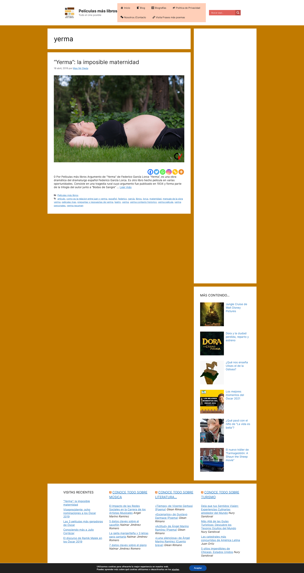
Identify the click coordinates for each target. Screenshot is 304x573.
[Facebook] (150, 172)
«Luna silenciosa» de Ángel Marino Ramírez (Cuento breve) (172, 541)
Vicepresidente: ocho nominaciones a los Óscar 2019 (79, 513)
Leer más (126, 187)
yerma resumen (75, 205)
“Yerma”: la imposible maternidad (96, 62)
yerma (125, 202)
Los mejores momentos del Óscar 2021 (235, 395)
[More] (181, 172)
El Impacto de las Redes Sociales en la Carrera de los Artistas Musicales (127, 509)
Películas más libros (98, 11)
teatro (117, 202)
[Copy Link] (175, 172)
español (112, 198)
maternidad (155, 198)
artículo (61, 198)
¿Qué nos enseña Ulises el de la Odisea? (237, 366)
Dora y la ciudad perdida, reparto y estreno (237, 337)
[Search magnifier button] (238, 12)
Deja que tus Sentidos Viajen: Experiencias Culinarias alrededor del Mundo (220, 509)
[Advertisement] (225, 156)
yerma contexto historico (143, 202)
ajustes (175, 569)
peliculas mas (69, 202)
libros (139, 198)
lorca (145, 198)
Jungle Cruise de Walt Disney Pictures (236, 308)
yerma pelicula (165, 202)
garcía (131, 198)
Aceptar (198, 568)
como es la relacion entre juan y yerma (86, 198)
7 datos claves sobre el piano (128, 545)
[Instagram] (169, 172)
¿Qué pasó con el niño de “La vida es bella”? (238, 424)
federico (122, 198)
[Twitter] (156, 172)
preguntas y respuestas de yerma (95, 202)
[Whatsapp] (162, 172)
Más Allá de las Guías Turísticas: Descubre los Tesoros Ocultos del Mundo (218, 525)
